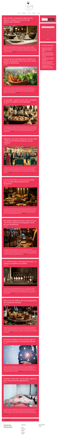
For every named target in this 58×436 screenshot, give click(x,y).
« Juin (48, 39)
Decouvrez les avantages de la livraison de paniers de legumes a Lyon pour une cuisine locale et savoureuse (20, 61)
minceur (22, 430)
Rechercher (44, 17)
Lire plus (14, 51)
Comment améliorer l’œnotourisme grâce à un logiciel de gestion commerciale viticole (19, 340)
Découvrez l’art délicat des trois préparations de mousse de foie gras (20, 301)
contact (40, 426)
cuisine (22, 427)
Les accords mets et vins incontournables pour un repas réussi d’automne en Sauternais (19, 182)
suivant (7, 419)
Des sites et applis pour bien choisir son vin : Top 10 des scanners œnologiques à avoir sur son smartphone (20, 222)
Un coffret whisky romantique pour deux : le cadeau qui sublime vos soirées (20, 262)
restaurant (23, 432)
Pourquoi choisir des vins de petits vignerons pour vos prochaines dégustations (20, 380)
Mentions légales (42, 424)
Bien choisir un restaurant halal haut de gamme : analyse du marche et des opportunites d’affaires (18, 20)
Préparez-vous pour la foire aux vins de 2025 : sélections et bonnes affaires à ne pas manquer (20, 141)
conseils (22, 433)
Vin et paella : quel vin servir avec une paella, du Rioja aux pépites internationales (20, 101)
